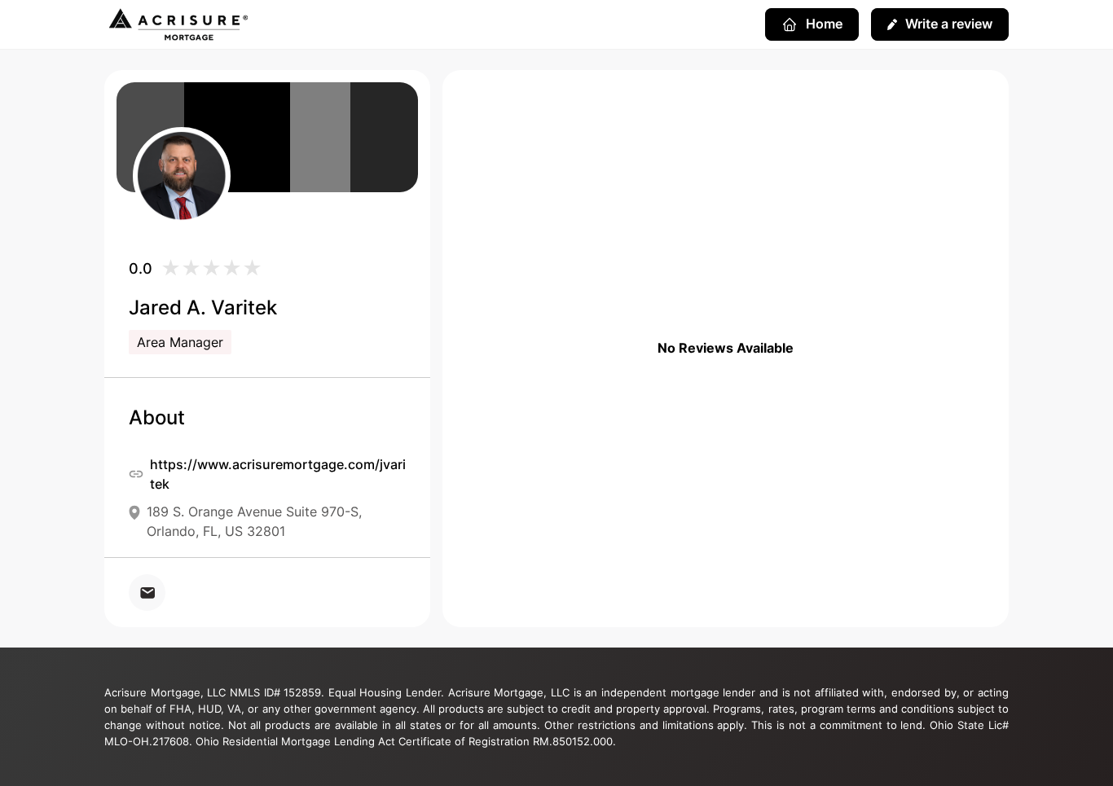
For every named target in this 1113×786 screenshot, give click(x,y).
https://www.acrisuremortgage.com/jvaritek (278, 474)
